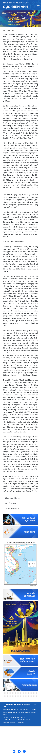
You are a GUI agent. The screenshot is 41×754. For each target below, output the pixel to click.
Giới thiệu (10, 30)
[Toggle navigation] (38, 5)
